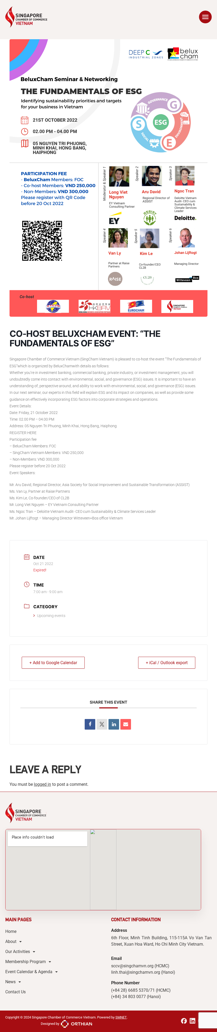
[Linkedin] (113, 724)
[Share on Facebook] (90, 724)
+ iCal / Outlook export (167, 662)
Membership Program (25, 961)
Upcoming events (51, 616)
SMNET (121, 1017)
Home (10, 931)
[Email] (125, 724)
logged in (42, 784)
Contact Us (15, 991)
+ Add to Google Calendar (53, 662)
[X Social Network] (102, 724)
